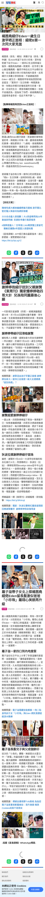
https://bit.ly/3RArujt (15, 500)
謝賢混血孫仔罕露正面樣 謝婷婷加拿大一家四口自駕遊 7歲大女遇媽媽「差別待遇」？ (21, 379)
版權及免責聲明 (28, 872)
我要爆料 (26, 881)
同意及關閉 (35, 889)
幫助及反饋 (26, 876)
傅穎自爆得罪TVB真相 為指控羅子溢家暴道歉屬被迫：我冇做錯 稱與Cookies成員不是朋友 (21, 804)
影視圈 (4, 609)
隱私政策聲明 (6, 881)
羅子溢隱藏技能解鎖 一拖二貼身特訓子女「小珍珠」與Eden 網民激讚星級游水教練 (22, 713)
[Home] (10, 2)
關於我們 (5, 876)
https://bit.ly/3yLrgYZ (11, 240)
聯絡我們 (5, 872)
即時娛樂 (5, 49)
